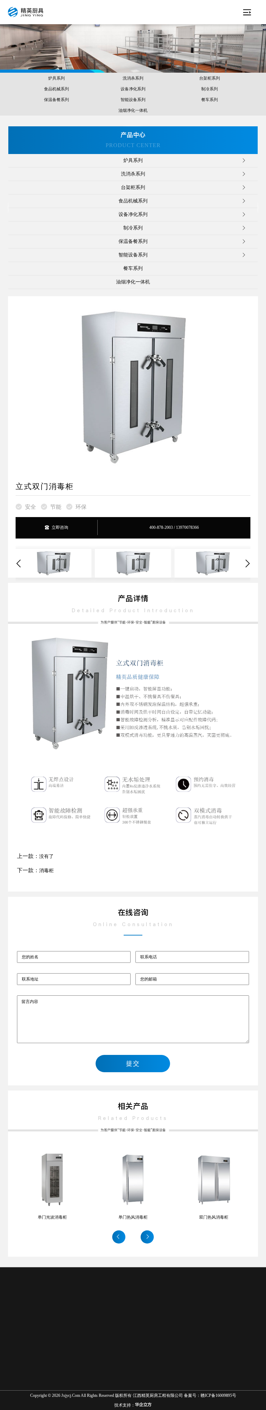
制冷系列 (209, 89)
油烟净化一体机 (133, 110)
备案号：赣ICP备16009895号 (210, 1395)
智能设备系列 (133, 99)
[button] (21, 564)
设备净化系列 (133, 89)
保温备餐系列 (56, 99)
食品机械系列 (56, 89)
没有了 (46, 856)
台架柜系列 (209, 78)
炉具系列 (56, 78)
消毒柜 (46, 870)
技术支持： (124, 1405)
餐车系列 (209, 99)
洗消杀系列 (133, 78)
